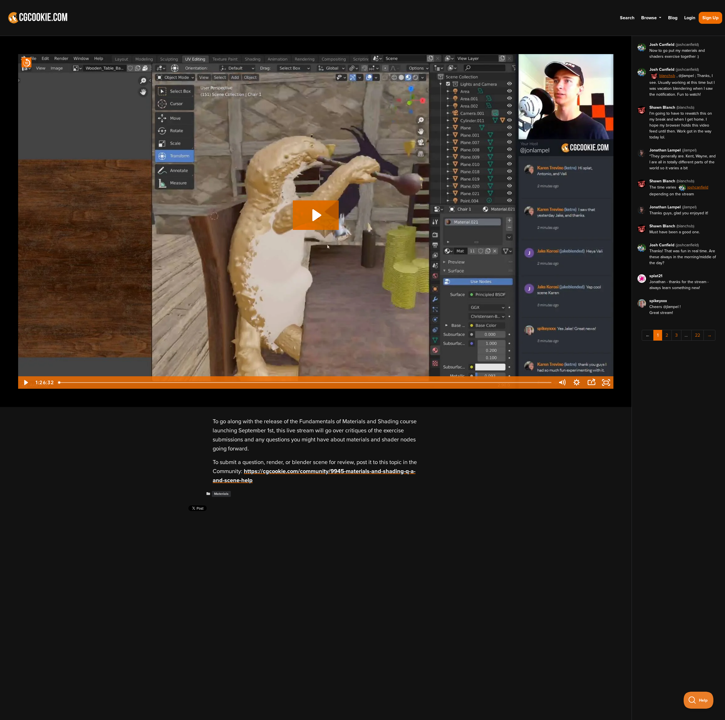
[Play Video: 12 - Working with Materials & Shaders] (316, 215)
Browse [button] (649, 18)
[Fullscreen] (606, 382)
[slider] (305, 382)
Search (627, 18)
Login (689, 18)
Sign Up (710, 18)
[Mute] (562, 382)
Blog (672, 18)
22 (697, 335)
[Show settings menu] (576, 382)
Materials (221, 494)
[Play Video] (25, 382)
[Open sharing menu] (591, 382)
